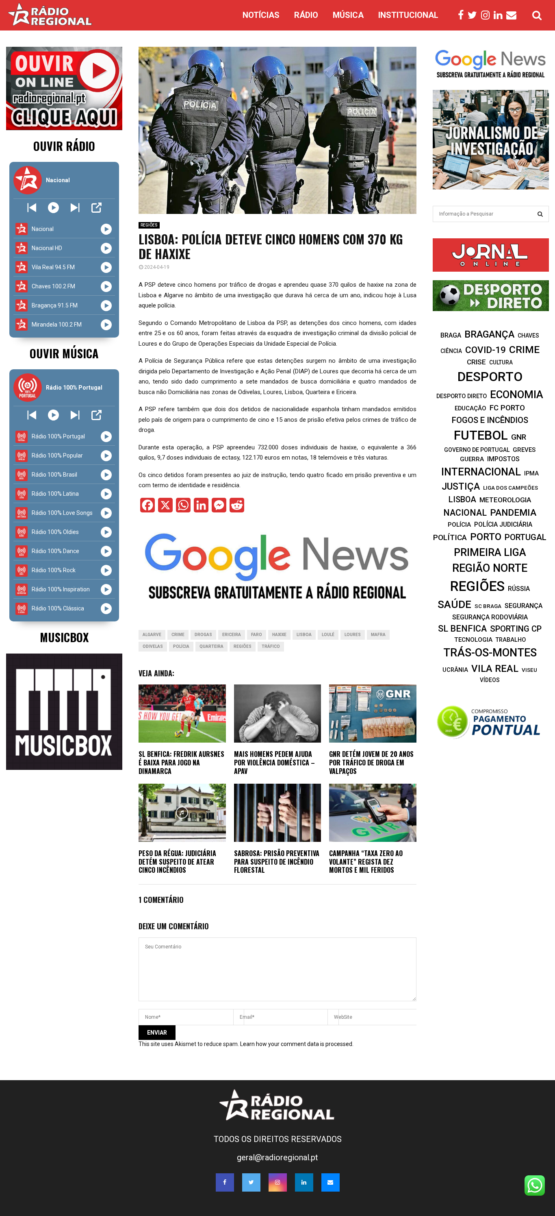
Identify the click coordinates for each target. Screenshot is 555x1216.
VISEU (529, 670)
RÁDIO (306, 15)
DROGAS (203, 634)
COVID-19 (485, 349)
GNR (518, 437)
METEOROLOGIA (505, 500)
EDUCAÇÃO (470, 408)
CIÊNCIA (451, 351)
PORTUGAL (525, 537)
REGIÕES (149, 225)
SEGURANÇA (523, 606)
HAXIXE (279, 634)
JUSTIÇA (461, 486)
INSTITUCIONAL (408, 15)
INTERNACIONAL (481, 472)
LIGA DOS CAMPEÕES (510, 488)
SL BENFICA (462, 628)
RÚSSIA (519, 589)
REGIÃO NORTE (489, 568)
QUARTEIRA (211, 646)
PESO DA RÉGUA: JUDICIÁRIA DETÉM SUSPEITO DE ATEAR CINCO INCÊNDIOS (177, 861)
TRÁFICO (271, 646)
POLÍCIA (181, 646)
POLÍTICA (450, 537)
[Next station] (32, 207)
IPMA (531, 473)
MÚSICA (348, 15)
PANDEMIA (513, 512)
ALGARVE (152, 634)
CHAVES (528, 335)
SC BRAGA (488, 606)
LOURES (353, 634)
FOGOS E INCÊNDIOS (490, 420)
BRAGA (450, 335)
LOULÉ (328, 634)
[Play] (53, 207)
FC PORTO (507, 407)
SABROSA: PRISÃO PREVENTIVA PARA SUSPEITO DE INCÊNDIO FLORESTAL (276, 861)
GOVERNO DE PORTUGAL (476, 450)
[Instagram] (487, 15)
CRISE (476, 362)
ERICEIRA (231, 634)
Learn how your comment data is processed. (296, 1044)
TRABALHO (511, 639)
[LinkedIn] (500, 15)
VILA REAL (494, 668)
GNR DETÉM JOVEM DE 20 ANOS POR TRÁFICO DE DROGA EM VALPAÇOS (371, 762)
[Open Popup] (96, 207)
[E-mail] (513, 15)
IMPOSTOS (503, 459)
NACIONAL (465, 513)
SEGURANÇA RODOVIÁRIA (490, 617)
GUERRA (472, 459)
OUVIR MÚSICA (64, 353)
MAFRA (378, 634)
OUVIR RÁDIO (64, 145)
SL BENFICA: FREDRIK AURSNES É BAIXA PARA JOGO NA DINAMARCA (181, 762)
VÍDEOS (490, 680)
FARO (256, 634)
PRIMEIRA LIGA (490, 552)
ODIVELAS (153, 646)
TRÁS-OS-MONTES (490, 652)
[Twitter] (474, 15)
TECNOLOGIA (473, 639)
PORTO (485, 537)
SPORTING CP (516, 629)
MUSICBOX (64, 637)
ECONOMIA (516, 394)
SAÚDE (454, 604)
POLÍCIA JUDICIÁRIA (503, 524)
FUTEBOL (481, 435)
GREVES (524, 449)
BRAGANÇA (489, 334)
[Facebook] (463, 15)
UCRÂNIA (455, 670)
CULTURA (501, 362)
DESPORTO (489, 376)
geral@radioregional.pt (277, 1157)
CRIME (177, 634)
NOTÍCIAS (261, 15)
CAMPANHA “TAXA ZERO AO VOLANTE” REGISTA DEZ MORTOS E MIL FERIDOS (366, 861)
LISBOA (304, 634)
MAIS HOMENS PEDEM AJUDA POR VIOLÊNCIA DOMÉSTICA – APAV (274, 762)
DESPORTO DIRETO (461, 396)
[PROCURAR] (540, 214)
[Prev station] (75, 207)
